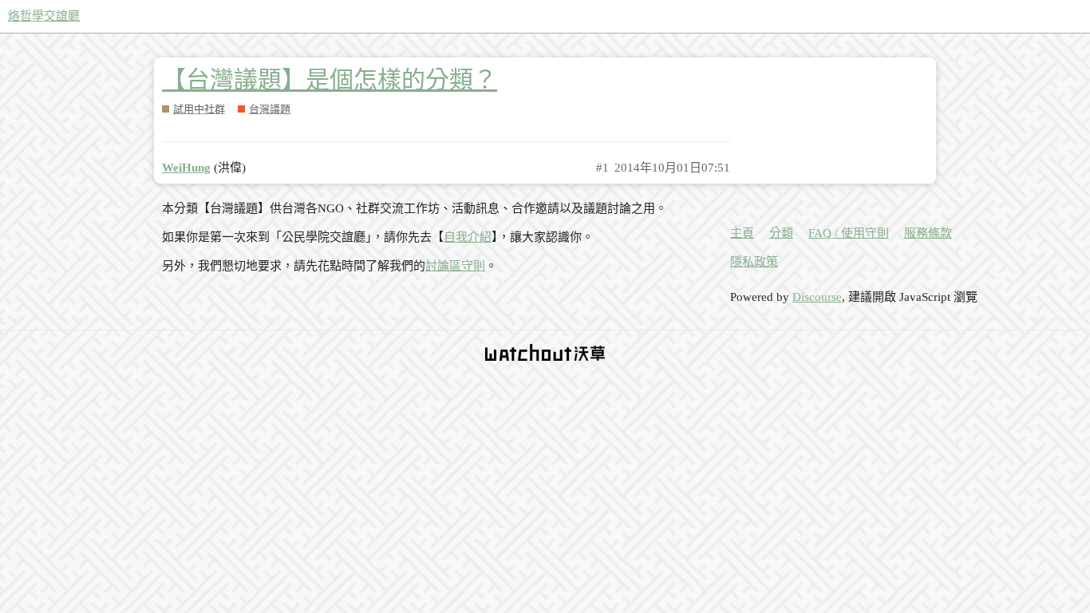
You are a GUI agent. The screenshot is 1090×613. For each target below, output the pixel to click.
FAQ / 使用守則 (848, 233)
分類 (781, 233)
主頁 (742, 233)
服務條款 (928, 233)
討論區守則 (455, 265)
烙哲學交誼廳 (44, 16)
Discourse (817, 297)
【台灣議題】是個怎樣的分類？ (329, 79)
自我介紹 (468, 237)
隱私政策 (754, 261)
